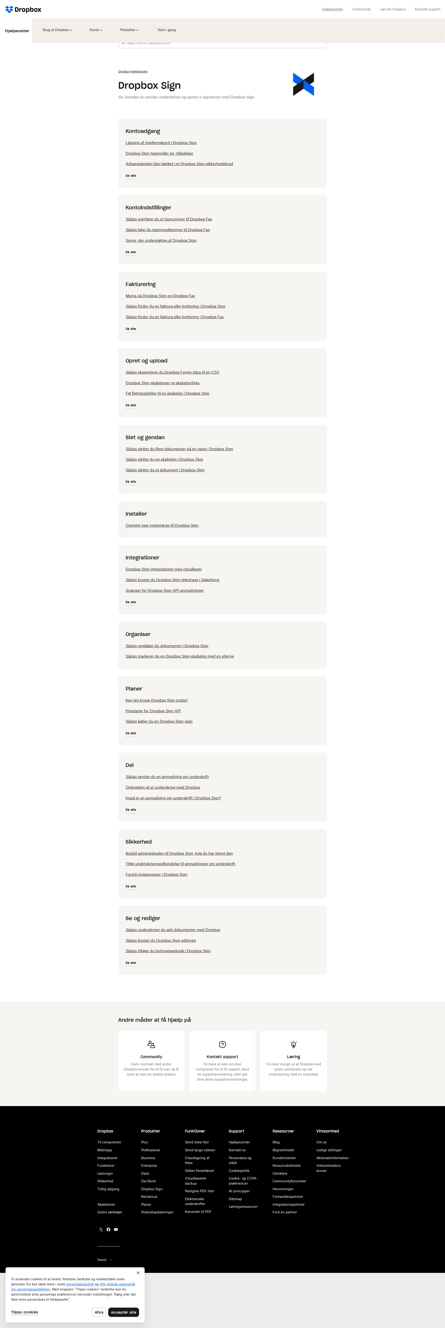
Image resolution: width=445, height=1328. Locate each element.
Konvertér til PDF (198, 1212)
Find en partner (285, 1212)
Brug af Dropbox (55, 26)
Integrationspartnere (289, 1204)
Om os (321, 1142)
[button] (123, 42)
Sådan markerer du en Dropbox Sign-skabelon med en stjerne (180, 656)
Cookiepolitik (239, 1171)
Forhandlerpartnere (288, 1197)
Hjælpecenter (332, 9)
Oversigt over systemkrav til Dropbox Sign (162, 525)
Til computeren (109, 1142)
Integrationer (107, 1158)
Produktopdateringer (157, 1212)
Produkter (127, 26)
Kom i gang (165, 26)
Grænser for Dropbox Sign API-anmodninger (165, 590)
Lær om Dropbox (393, 9)
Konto (94, 26)
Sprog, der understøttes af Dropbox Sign (161, 240)
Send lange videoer (200, 1150)
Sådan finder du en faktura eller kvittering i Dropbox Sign (176, 306)
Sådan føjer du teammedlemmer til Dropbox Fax (168, 229)
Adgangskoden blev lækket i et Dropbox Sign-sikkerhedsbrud (179, 163)
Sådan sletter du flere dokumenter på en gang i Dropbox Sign (179, 449)
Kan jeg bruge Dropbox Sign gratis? (157, 700)
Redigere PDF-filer (199, 1191)
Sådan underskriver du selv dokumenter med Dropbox (173, 929)
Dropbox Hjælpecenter (133, 71)
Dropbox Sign (152, 1189)
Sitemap (235, 1199)
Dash (145, 1173)
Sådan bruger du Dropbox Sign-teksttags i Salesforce (172, 579)
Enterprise (149, 1165)
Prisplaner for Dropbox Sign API (153, 711)
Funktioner (105, 1165)
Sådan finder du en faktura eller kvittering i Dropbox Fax (175, 317)
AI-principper (239, 1191)
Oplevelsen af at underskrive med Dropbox (163, 787)
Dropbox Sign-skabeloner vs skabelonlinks (163, 383)
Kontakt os (237, 1150)
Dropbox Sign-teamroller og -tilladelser (159, 153)
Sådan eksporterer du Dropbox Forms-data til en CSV (172, 372)
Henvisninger (283, 1189)
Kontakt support (427, 9)
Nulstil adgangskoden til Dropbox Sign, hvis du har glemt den (179, 853)
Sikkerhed (105, 1181)
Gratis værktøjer (109, 1212)
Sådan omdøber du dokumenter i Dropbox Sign (167, 645)
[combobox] (227, 42)
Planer (146, 1204)
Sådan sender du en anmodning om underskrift (167, 776)
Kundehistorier (284, 1158)
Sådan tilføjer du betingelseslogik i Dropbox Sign (168, 951)
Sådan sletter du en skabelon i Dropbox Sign (164, 459)
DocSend (148, 1181)
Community (361, 9)
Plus (144, 1142)
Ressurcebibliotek (287, 1165)
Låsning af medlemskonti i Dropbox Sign (161, 142)
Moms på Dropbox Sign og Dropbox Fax (160, 295)
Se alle (131, 176)
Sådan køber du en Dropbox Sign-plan (159, 721)
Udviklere (280, 1173)
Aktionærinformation (332, 1158)
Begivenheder (283, 1150)
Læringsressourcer (243, 1206)
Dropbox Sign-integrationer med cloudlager (164, 569)
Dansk (101, 1260)
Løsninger (105, 1173)
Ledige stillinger (329, 1150)
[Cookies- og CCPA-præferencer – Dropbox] (75, 1294)
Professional (150, 1150)
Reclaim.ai (149, 1197)
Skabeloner (106, 1204)
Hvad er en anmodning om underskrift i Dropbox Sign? (173, 798)
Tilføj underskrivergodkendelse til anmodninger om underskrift (180, 863)
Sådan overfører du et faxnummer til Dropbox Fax (169, 219)
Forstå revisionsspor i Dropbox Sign (157, 874)
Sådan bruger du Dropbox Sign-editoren (161, 940)
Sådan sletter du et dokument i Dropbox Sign (165, 470)
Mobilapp (104, 1150)
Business (148, 1158)
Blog (276, 1142)
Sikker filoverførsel (199, 1171)
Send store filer (197, 1142)
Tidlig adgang (108, 1189)
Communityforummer (289, 1181)
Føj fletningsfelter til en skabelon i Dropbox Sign (168, 393)
